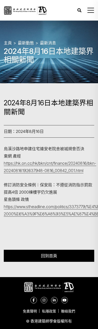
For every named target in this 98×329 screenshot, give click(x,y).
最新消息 (48, 42)
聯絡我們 (68, 311)
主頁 (8, 42)
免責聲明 (30, 311)
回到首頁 (49, 255)
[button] (90, 10)
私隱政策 (49, 311)
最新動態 (26, 42)
